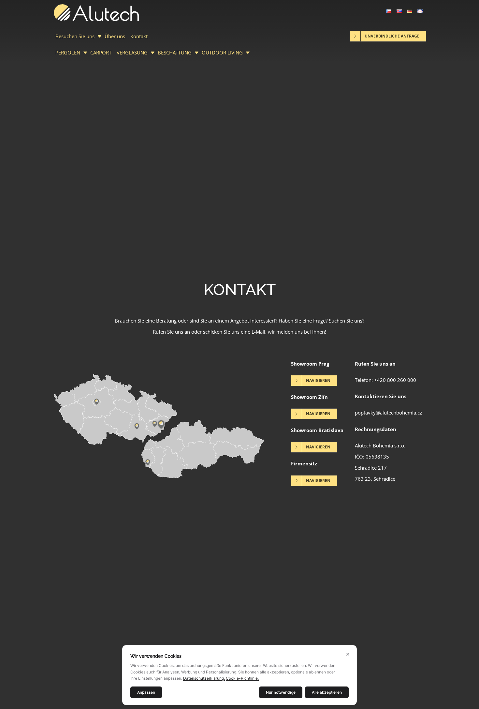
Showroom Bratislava (317, 430)
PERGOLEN (67, 52)
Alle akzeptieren (327, 692)
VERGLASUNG (132, 52)
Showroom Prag (310, 363)
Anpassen (146, 692)
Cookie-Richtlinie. (242, 678)
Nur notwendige (281, 692)
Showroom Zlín (309, 397)
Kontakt (139, 36)
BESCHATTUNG (175, 52)
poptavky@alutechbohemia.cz (388, 412)
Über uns (115, 36)
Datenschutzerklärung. (204, 678)
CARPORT (100, 52)
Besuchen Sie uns (74, 36)
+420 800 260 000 (395, 380)
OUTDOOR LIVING (222, 52)
